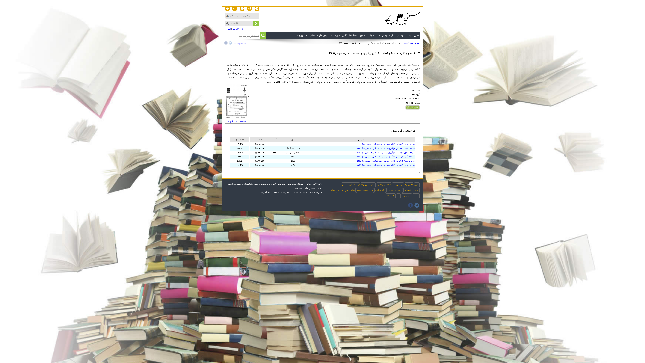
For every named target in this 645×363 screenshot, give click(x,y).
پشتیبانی (416, 195)
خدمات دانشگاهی (349, 35)
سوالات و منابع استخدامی (345, 190)
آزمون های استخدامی (318, 35)
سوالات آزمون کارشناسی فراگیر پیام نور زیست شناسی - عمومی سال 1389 (386, 157)
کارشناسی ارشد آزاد (384, 184)
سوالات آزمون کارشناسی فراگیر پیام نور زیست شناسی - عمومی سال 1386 (386, 165)
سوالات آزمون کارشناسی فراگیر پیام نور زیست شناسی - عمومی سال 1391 (386, 144)
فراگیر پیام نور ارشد (368, 184)
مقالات (332, 190)
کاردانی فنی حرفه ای (394, 190)
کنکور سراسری (380, 190)
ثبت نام (228, 29)
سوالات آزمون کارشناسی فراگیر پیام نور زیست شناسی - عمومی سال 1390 (386, 148)
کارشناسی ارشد (398, 184)
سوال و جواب (407, 195)
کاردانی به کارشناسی (411, 190)
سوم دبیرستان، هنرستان (365, 190)
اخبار (398, 195)
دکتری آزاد (409, 184)
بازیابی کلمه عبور (237, 29)
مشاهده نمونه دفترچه (237, 121)
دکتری (416, 184)
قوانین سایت (390, 195)
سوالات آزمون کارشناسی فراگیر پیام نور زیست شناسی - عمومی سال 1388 (386, 161)
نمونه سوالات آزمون (411, 43)
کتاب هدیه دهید (240, 43)
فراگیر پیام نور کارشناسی (351, 184)
